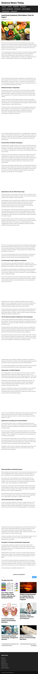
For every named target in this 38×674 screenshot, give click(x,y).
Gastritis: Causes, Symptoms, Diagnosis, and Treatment (27, 616)
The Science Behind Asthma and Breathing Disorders (8, 620)
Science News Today (12, 2)
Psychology (17, 9)
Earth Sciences (26, 9)
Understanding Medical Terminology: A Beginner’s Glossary (9, 637)
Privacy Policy (4, 665)
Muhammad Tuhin (4, 19)
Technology (14, 11)
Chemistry (16, 6)
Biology (4, 6)
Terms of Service (5, 667)
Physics (10, 6)
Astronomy (23, 6)
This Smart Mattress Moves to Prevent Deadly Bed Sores (28, 637)
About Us (3, 658)
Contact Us (3, 660)
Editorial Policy (4, 663)
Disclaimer (3, 662)
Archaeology (5, 11)
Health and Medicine (7, 9)
